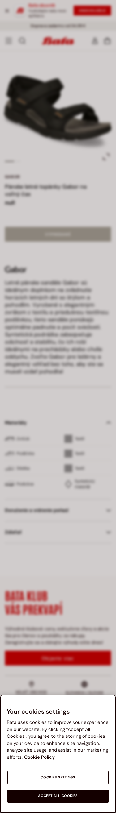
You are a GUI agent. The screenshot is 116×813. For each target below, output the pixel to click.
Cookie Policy (39, 757)
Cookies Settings (58, 777)
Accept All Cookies (58, 796)
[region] (58, 754)
